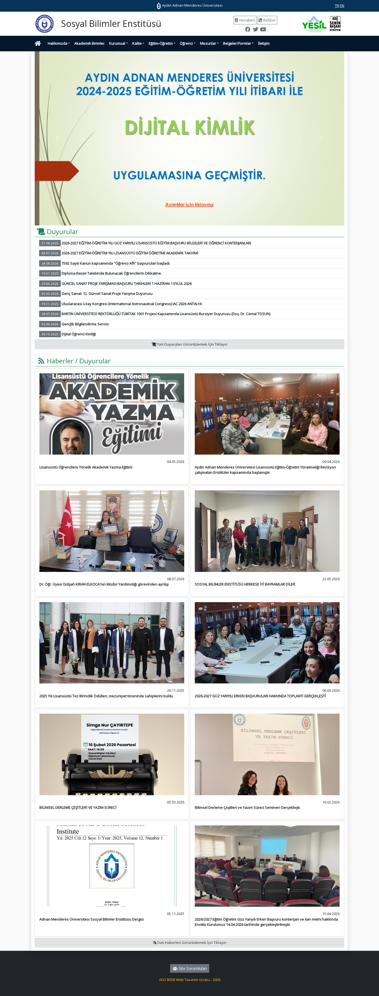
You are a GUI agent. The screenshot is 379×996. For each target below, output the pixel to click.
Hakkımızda (57, 43)
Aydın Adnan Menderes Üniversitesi (192, 5)
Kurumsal (117, 43)
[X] (255, 29)
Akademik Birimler (89, 43)
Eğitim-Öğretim (161, 43)
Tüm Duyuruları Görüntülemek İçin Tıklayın (192, 344)
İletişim (264, 43)
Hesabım (246, 20)
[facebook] (247, 29)
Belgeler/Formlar (237, 43)
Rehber (269, 20)
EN (342, 5)
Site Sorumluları (192, 968)
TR (337, 5)
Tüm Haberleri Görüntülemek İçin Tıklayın (191, 942)
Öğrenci (186, 43)
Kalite (137, 43)
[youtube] (263, 29)
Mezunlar (208, 43)
